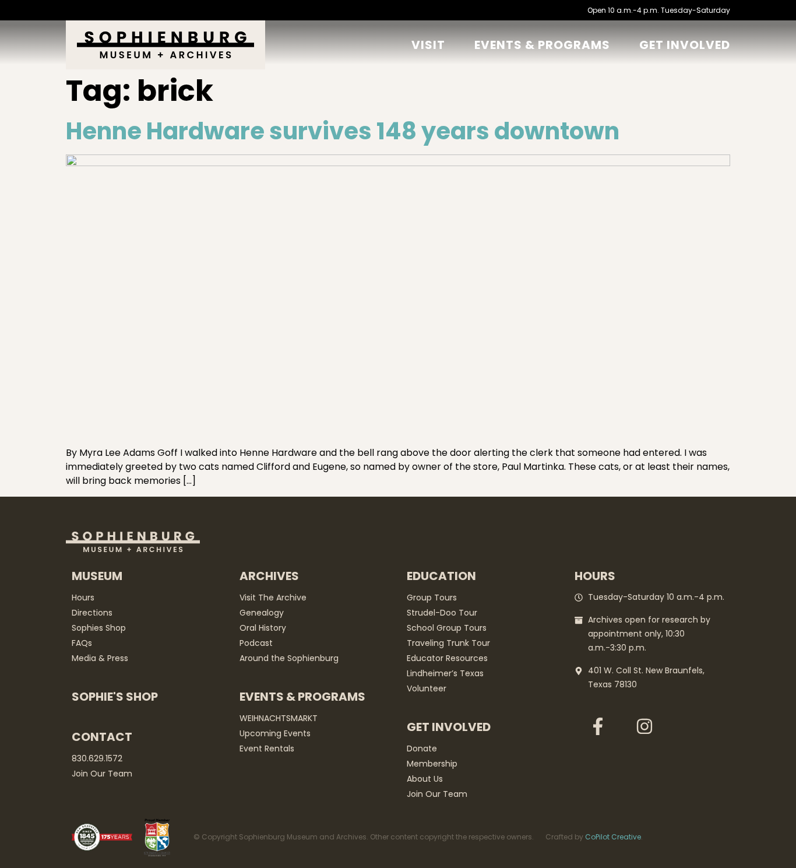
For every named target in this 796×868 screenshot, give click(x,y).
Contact (102, 737)
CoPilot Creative (613, 837)
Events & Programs (542, 45)
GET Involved (684, 45)
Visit (428, 45)
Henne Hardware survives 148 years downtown (342, 131)
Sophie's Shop (115, 696)
